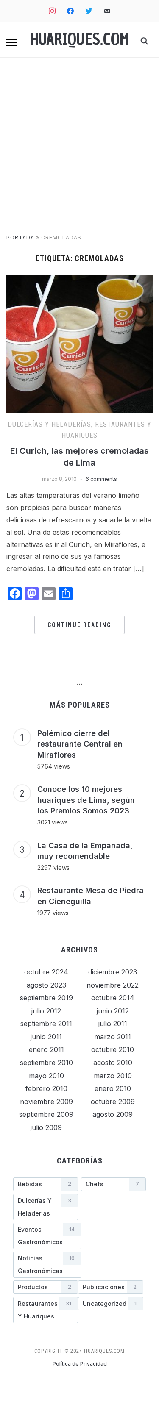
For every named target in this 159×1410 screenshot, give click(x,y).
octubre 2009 (113, 1101)
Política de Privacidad (80, 1363)
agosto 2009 (112, 1114)
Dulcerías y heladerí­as (49, 424)
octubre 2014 (112, 998)
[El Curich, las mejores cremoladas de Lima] (79, 280)
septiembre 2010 (46, 1062)
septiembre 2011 (46, 1023)
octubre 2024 (46, 972)
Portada (20, 237)
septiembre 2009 (46, 1114)
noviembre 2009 (46, 1101)
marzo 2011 (112, 1037)
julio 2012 (46, 1011)
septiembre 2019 (46, 998)
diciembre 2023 (112, 972)
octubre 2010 (112, 1049)
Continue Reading (79, 625)
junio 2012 (113, 1011)
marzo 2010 (113, 1075)
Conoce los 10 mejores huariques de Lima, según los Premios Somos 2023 (86, 800)
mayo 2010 (46, 1075)
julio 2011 (112, 1023)
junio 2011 (46, 1037)
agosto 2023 (46, 985)
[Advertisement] (79, 149)
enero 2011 (46, 1049)
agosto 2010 (112, 1062)
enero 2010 (113, 1088)
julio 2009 (46, 1127)
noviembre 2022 (112, 985)
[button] (11, 43)
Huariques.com (79, 39)
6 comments (101, 479)
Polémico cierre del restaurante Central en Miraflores (80, 744)
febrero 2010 (46, 1088)
